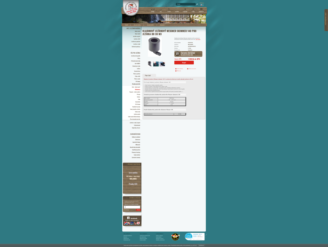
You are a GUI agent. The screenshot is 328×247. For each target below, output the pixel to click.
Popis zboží (148, 75)
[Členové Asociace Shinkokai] (175, 237)
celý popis (198, 39)
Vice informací (193, 245)
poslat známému (180, 68)
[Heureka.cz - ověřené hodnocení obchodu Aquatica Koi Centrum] (196, 240)
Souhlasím (201, 245)
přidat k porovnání (192, 68)
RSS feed (127, 210)
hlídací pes (179, 70)
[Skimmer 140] (153, 44)
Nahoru (209, 238)
